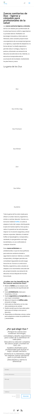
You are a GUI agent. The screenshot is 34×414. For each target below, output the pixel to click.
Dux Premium (17, 129)
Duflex (17, 222)
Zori (17, 167)
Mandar (26, 396)
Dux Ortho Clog (17, 109)
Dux (17, 89)
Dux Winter (17, 149)
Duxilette (17, 207)
